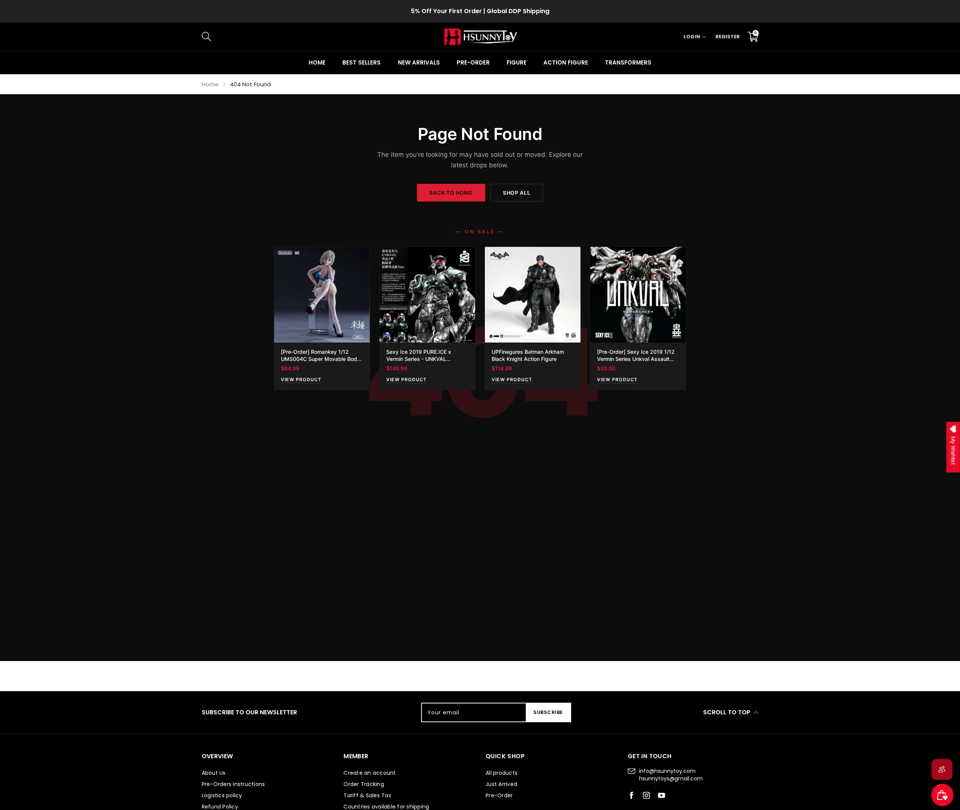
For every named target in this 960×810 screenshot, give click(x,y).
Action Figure (565, 62)
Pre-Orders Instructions (233, 784)
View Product (301, 379)
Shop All (517, 192)
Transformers (628, 62)
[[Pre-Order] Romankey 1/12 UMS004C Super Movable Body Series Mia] (322, 295)
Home (317, 62)
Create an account (370, 773)
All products (502, 773)
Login (692, 36)
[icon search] (327, 36)
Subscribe (548, 712)
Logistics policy (222, 795)
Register (728, 36)
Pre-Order (499, 795)
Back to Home (450, 192)
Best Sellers (361, 62)
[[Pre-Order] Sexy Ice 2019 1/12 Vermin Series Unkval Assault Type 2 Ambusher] (638, 295)
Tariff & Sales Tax (367, 795)
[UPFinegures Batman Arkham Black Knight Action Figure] (532, 295)
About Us (214, 773)
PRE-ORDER (473, 62)
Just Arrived (501, 784)
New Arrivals (419, 62)
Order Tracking (364, 784)
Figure (516, 62)
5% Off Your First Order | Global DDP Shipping (480, 11)
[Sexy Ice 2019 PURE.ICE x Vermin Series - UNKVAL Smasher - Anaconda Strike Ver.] (427, 295)
